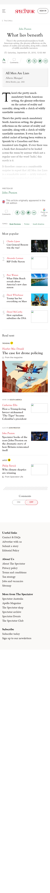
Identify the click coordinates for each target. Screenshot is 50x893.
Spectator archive (11, 611)
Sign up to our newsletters (16, 638)
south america (38, 224)
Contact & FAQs (11, 537)
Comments (14, 62)
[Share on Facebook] (29, 61)
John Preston (9, 192)
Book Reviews (15, 224)
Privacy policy (10, 568)
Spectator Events (11, 616)
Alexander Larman (15, 258)
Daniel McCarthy (14, 311)
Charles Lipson (13, 241)
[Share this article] (45, 61)
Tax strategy (8, 576)
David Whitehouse (15, 295)
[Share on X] (34, 61)
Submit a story (10, 546)
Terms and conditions (14, 572)
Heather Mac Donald (13, 348)
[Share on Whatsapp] (40, 61)
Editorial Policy (10, 550)
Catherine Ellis (9, 405)
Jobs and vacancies (12, 581)
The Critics (8, 21)
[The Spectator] (25, 11)
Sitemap (6, 585)
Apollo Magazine (11, 603)
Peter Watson (12, 275)
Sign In (43, 11)
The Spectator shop (12, 607)
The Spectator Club (12, 620)
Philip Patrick (9, 465)
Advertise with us (12, 541)
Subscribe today (11, 633)
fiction (26, 224)
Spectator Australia (12, 598)
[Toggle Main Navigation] (6, 11)
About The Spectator (13, 563)
